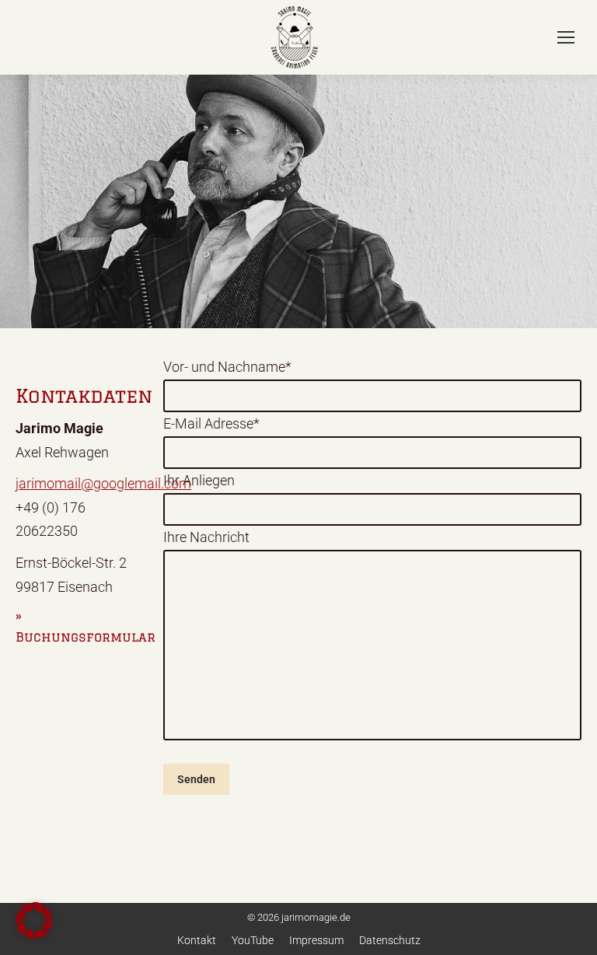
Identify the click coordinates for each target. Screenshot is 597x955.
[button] (34, 921)
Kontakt (196, 940)
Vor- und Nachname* (227, 367)
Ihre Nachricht (206, 537)
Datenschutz (390, 940)
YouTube (253, 940)
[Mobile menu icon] (565, 37)
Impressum (316, 940)
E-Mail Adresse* (211, 423)
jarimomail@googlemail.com (103, 483)
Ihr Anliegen (199, 480)
